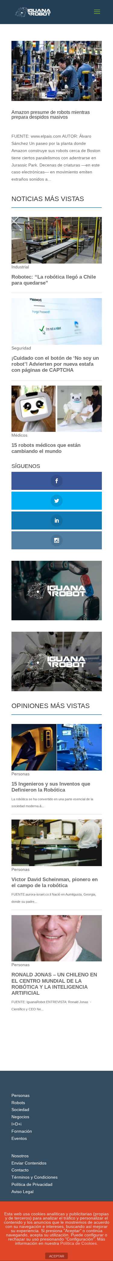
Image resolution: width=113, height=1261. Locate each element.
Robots (18, 1102)
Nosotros (20, 1155)
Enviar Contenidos (28, 1163)
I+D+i (16, 1124)
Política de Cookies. (79, 1243)
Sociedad (20, 1109)
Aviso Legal (22, 1191)
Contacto (20, 1170)
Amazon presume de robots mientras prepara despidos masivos (50, 115)
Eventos (19, 1138)
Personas (20, 1095)
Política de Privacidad (31, 1184)
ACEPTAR (56, 1256)
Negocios (59, 123)
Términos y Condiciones (34, 1177)
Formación (21, 1131)
